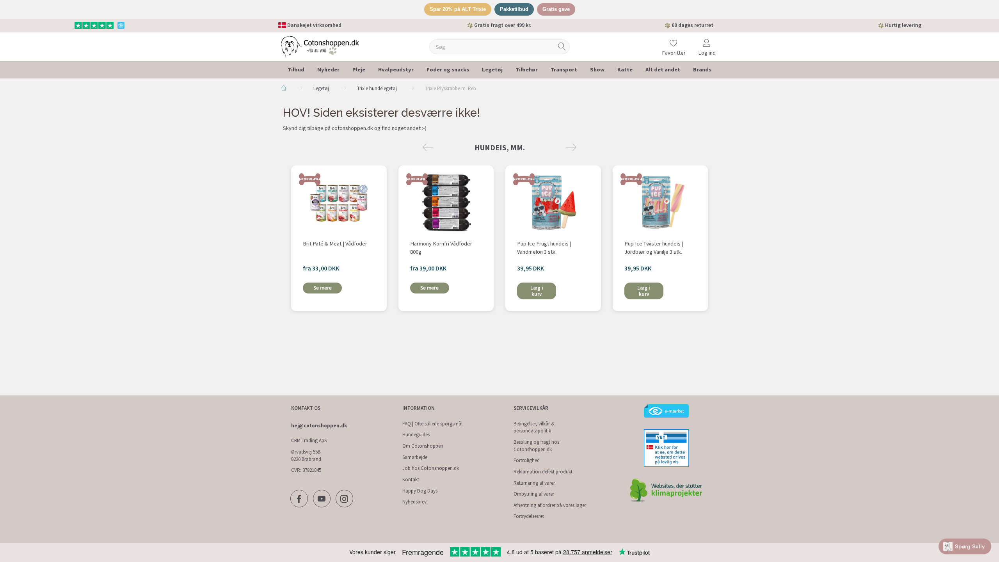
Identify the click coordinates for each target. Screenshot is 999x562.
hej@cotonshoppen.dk (319, 425)
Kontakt (410, 479)
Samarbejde (414, 457)
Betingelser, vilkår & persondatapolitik (534, 427)
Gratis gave (556, 9)
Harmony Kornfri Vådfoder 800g (441, 247)
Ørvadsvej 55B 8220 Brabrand (306, 455)
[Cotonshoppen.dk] (320, 46)
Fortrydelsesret (529, 516)
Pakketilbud (514, 9)
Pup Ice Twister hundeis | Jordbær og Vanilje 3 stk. (653, 247)
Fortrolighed (527, 460)
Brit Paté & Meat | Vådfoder (335, 243)
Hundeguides (416, 434)
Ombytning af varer (534, 494)
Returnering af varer (534, 483)
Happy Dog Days (419, 490)
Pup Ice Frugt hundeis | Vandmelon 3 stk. (544, 247)
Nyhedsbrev (414, 501)
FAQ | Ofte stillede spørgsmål (432, 423)
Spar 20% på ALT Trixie (458, 9)
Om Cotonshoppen (422, 446)
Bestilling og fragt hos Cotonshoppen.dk (536, 446)
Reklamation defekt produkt (543, 471)
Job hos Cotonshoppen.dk (430, 468)
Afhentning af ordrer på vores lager (550, 505)
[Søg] (562, 47)
